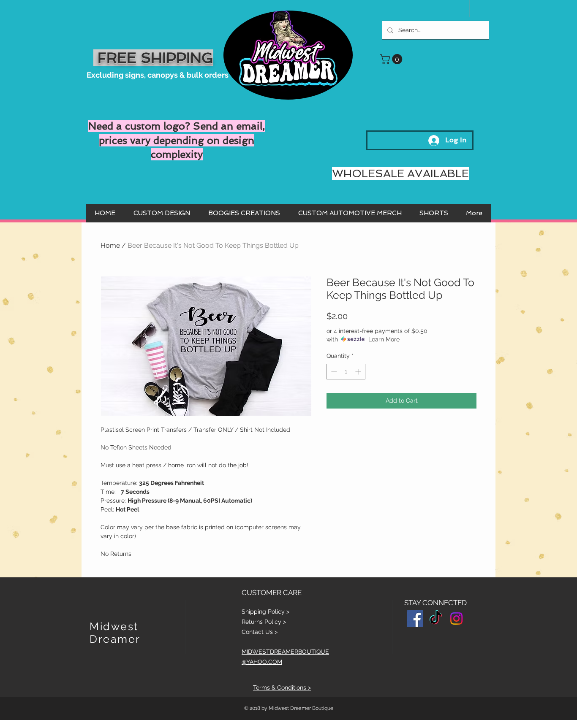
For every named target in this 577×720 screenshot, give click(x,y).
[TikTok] (435, 618)
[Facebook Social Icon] (415, 618)
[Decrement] (333, 371)
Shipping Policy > (265, 611)
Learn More (384, 339)
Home (110, 245)
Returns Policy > (264, 621)
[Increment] (359, 371)
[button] (392, 59)
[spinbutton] (346, 371)
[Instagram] (456, 618)
